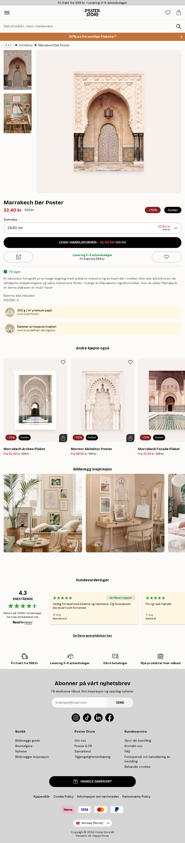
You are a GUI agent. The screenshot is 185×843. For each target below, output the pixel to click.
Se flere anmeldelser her (92, 635)
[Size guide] (18, 257)
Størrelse (10, 219)
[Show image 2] (18, 113)
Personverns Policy (137, 796)
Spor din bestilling (138, 740)
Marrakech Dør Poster (53, 45)
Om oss (80, 740)
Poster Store (102, 832)
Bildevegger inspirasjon (32, 757)
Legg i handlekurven (92, 242)
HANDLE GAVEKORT (96, 781)
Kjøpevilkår (42, 796)
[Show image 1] (18, 70)
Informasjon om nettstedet (98, 796)
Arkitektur (26, 45)
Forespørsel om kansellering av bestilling (147, 759)
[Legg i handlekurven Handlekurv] (63, 438)
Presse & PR (83, 746)
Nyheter (21, 751)
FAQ (127, 751)
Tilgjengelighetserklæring (92, 757)
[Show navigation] (7, 13)
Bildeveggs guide (27, 740)
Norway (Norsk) (92, 823)
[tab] (167, 13)
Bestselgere (23, 746)
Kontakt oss (133, 746)
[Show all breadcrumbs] (9, 45)
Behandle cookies (137, 767)
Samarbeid (82, 751)
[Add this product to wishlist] (166, 257)
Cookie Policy (63, 796)
